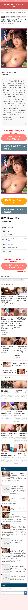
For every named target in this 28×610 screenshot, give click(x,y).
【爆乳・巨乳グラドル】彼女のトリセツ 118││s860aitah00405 (18, 541)
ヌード (19, 16)
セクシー (13, 16)
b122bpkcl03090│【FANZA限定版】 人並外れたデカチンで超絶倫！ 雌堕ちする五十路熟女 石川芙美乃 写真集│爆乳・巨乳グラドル (18, 569)
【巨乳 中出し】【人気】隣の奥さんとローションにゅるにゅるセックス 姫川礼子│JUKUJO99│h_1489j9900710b (14, 501)
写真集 (8, 16)
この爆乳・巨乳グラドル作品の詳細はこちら (14, 138)
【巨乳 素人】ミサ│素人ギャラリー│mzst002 (18, 509)
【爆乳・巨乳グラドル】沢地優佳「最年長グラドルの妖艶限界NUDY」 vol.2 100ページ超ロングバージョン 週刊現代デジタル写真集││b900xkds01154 (18, 490)
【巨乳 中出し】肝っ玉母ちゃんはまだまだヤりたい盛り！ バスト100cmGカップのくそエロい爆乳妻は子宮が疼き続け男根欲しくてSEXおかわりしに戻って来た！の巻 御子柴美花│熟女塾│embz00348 (14, 518)
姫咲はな (3, 16)
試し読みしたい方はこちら (14, 201)
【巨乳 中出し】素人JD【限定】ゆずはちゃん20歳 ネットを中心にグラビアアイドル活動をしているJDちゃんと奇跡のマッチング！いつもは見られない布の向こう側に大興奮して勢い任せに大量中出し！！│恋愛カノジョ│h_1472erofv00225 (14, 478)
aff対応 (24, 16)
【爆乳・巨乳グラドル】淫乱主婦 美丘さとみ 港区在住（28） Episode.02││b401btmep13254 (17, 578)
